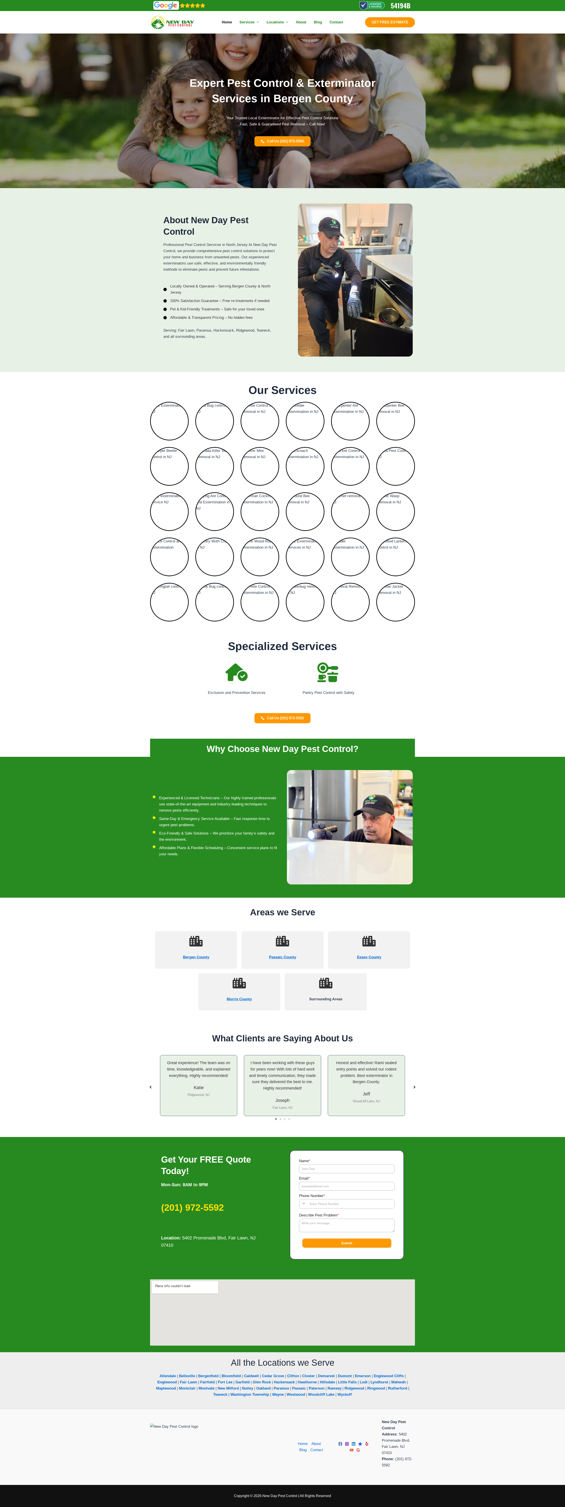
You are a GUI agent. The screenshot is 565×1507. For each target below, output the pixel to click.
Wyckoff (344, 1394)
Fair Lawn (188, 1382)
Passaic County (282, 957)
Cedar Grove (273, 1376)
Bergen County (196, 957)
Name (304, 1161)
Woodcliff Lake (321, 1394)
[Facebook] (340, 1444)
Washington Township (249, 1394)
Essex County (369, 957)
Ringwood (376, 1388)
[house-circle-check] (236, 672)
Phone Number (312, 1196)
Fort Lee (225, 1382)
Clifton (293, 1376)
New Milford (228, 1388)
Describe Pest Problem (319, 1215)
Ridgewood (354, 1388)
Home (303, 1444)
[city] (196, 941)
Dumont (345, 1376)
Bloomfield (231, 1376)
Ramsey (334, 1388)
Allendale (168, 1376)
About (316, 1444)
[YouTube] (352, 1450)
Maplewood (166, 1388)
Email (304, 1178)
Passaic (299, 1388)
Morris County (239, 999)
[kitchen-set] (328, 672)
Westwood (296, 1394)
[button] (256, 22)
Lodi (363, 1382)
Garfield (242, 1382)
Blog (303, 1450)
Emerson (363, 1376)
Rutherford (397, 1388)
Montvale (207, 1388)
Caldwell (251, 1376)
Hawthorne (307, 1382)
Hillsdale (327, 1382)
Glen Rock (262, 1382)
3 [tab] (284, 1119)
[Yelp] (367, 1444)
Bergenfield (208, 1376)
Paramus (281, 1388)
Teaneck (220, 1394)
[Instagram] (347, 1444)
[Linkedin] (354, 1444)
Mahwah (398, 1382)
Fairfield (207, 1382)
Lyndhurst (379, 1382)
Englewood (167, 1382)
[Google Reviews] (358, 1450)
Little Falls (347, 1382)
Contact (316, 1450)
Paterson (316, 1388)
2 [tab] (280, 1119)
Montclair (187, 1388)
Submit (346, 1243)
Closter (308, 1376)
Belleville (187, 1376)
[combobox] (303, 1203)
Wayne (278, 1394)
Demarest (326, 1376)
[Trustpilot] (360, 1444)
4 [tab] (289, 1119)
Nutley (247, 1388)
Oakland (263, 1388)
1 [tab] (276, 1119)
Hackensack (284, 1382)
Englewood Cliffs (389, 1376)
